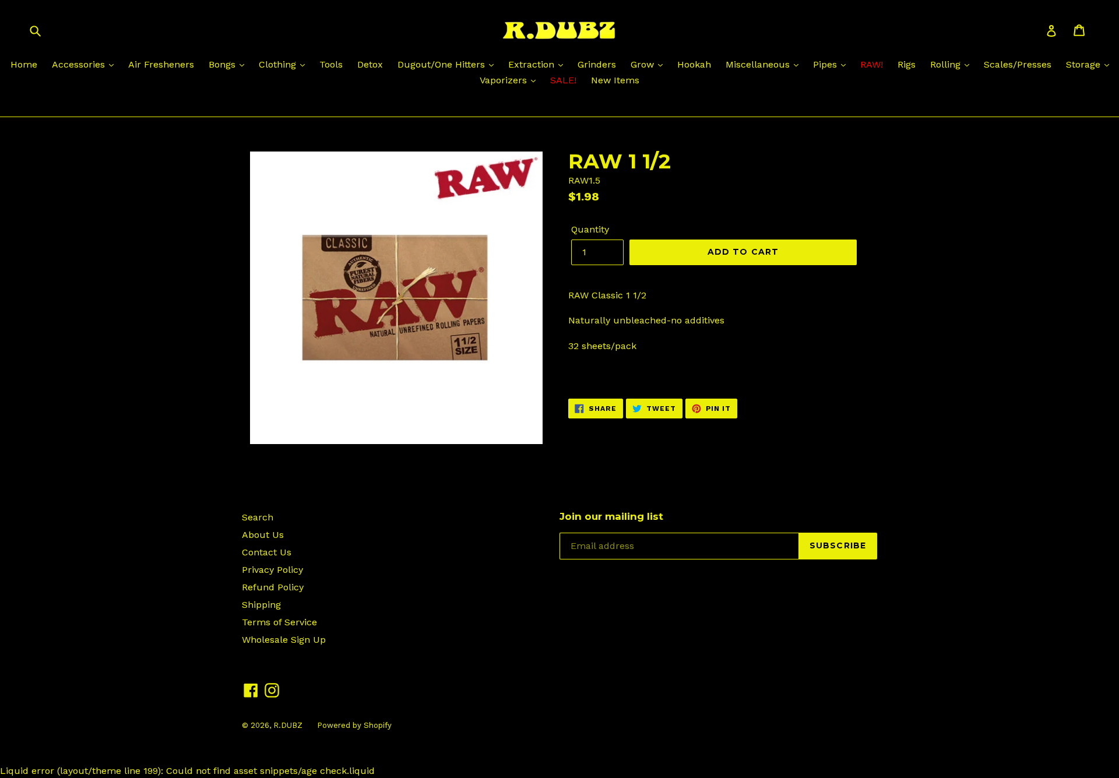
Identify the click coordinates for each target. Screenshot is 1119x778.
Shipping (261, 604)
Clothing (279, 64)
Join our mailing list (611, 516)
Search (257, 517)
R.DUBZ (287, 725)
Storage (1084, 64)
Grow (644, 64)
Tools (331, 64)
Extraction (532, 64)
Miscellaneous (759, 64)
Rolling (946, 64)
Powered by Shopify (354, 725)
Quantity (590, 229)
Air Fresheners (161, 64)
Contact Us (266, 552)
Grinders (597, 64)
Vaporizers (505, 80)
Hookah (694, 64)
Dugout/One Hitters (442, 64)
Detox (370, 64)
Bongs (223, 64)
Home (23, 64)
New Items (615, 80)
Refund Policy (273, 587)
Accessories (80, 64)
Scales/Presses (1017, 64)
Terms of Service (279, 622)
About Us (263, 534)
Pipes (826, 64)
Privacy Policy (272, 569)
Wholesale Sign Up (284, 639)
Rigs (907, 64)
